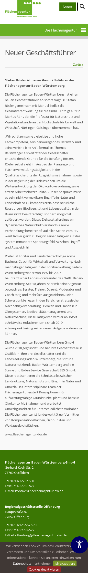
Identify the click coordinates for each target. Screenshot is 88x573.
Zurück (78, 64)
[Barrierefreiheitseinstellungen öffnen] (79, 544)
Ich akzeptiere (65, 563)
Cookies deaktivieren (44, 569)
